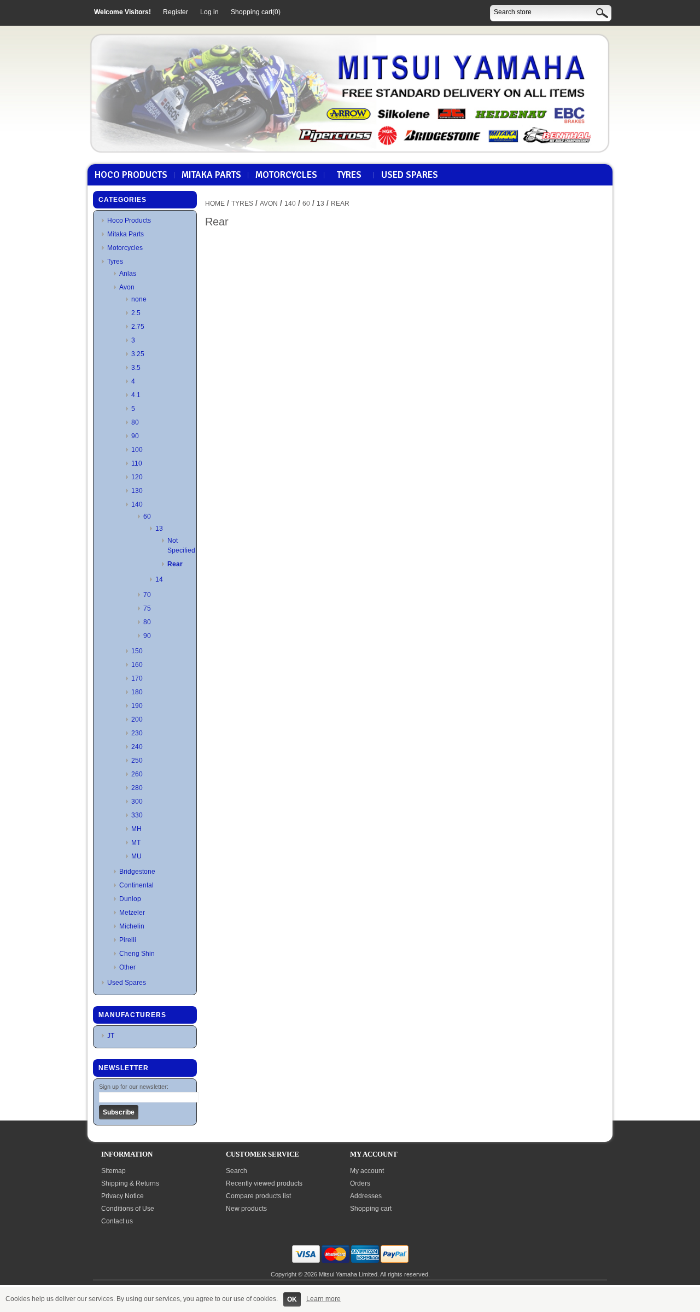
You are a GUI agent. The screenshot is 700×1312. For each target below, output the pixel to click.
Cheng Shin (137, 953)
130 (137, 491)
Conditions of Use (127, 1208)
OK (292, 1299)
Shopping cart (371, 1208)
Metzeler (132, 912)
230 (137, 733)
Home (215, 203)
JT (110, 1036)
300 (137, 801)
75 (147, 608)
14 (159, 579)
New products (246, 1208)
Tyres (349, 175)
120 (137, 477)
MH (136, 829)
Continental (136, 885)
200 (137, 719)
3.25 (137, 354)
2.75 (137, 326)
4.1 (136, 395)
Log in (209, 12)
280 (137, 788)
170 (137, 678)
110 (136, 463)
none (139, 299)
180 (137, 692)
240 (137, 747)
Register (175, 12)
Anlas (127, 273)
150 (137, 651)
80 (135, 422)
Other (127, 967)
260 (137, 774)
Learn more (323, 1299)
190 (137, 706)
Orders (360, 1183)
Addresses (366, 1196)
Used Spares (409, 175)
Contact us (117, 1221)
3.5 (136, 367)
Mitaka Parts (211, 175)
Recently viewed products (264, 1183)
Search (236, 1171)
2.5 (136, 313)
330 (137, 815)
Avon (127, 287)
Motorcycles (286, 175)
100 (137, 450)
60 (147, 516)
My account (367, 1171)
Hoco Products (131, 175)
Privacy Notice (122, 1196)
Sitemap (113, 1171)
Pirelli (127, 940)
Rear (175, 564)
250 (137, 760)
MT (136, 842)
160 (137, 665)
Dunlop (130, 899)
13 (159, 528)
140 (137, 504)
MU (136, 856)
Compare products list (258, 1196)
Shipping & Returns (130, 1183)
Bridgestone (137, 871)
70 (147, 595)
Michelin (131, 926)
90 (135, 436)
